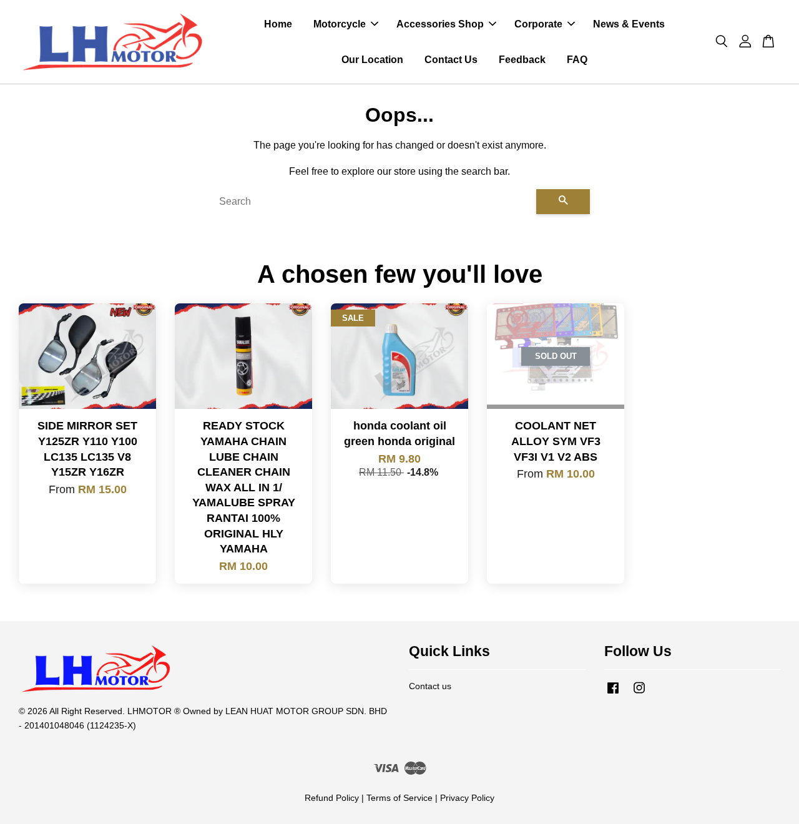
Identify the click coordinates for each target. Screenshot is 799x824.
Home (278, 24)
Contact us (430, 686)
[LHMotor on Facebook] (613, 694)
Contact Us (451, 59)
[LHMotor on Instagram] (639, 694)
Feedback (522, 59)
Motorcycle (339, 24)
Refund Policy (332, 798)
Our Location (372, 59)
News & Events (629, 24)
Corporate (538, 24)
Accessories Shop (440, 24)
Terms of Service (399, 798)
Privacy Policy (467, 798)
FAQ (577, 59)
